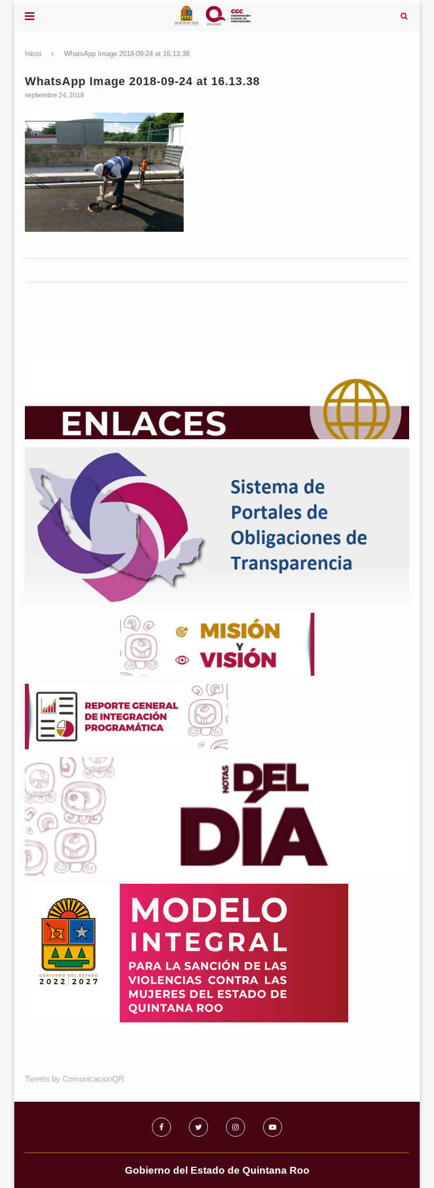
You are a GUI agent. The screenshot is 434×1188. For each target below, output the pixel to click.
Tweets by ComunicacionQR (74, 1078)
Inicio (33, 54)
